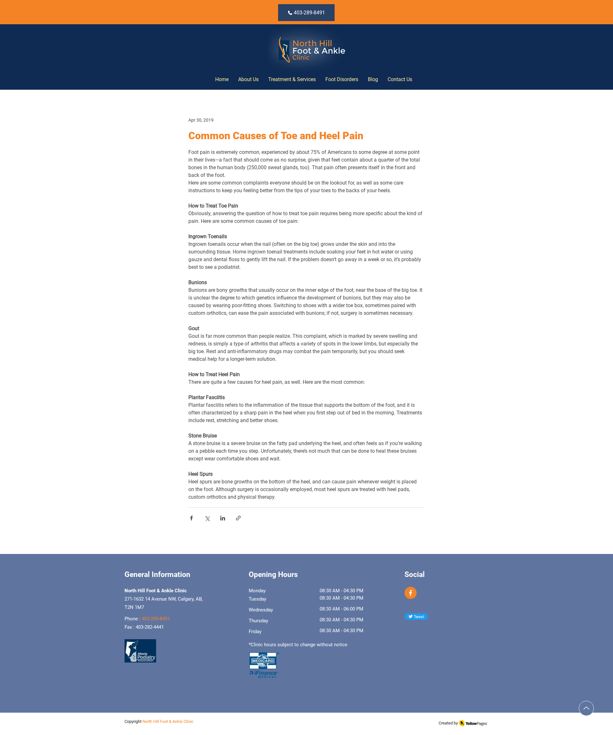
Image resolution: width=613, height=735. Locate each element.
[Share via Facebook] (191, 518)
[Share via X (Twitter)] (207, 518)
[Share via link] (238, 518)
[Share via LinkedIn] (223, 518)
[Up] (586, 708)
